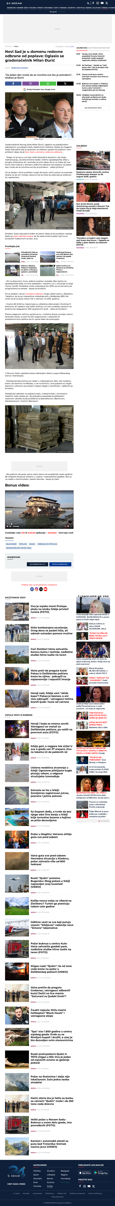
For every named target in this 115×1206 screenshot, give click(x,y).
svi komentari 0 (37, 564)
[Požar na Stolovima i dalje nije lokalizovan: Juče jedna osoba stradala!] (17, 1082)
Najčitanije (93, 48)
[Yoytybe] (102, 3)
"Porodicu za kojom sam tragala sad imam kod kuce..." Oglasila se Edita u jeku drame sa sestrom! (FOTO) (92, 241)
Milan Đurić (11, 544)
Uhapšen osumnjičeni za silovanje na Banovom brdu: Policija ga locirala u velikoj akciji (94, 98)
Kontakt (26, 1193)
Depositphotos (57, 1197)
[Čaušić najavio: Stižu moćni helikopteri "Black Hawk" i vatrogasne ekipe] (17, 1015)
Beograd (53, 12)
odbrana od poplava (47, 544)
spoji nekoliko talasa (23, 236)
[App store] (85, 1172)
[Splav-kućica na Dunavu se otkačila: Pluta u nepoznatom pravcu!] (47, 270)
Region (64, 1174)
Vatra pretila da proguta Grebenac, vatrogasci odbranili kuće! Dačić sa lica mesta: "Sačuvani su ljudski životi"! (50, 992)
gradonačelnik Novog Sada (18, 548)
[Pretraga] (88, 3)
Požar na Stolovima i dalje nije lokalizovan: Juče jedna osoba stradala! (50, 1079)
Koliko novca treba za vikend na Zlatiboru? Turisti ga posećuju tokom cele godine (51, 903)
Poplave (23, 544)
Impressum (37, 1193)
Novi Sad (61, 12)
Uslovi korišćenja (95, 1193)
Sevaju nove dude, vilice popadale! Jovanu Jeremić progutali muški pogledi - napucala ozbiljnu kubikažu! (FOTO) (94, 57)
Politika (32, 8)
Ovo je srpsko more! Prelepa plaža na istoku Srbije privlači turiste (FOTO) (50, 609)
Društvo (72, 8)
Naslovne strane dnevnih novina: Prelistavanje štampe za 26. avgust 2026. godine (92, 174)
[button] (39, 510)
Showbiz (48, 8)
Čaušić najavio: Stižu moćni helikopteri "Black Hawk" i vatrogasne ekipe (48, 1013)
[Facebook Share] (13, 84)
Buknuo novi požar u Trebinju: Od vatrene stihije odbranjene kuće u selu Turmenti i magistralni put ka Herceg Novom (95, 87)
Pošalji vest (61, 1193)
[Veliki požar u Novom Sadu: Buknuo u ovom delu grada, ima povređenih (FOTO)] (17, 1125)
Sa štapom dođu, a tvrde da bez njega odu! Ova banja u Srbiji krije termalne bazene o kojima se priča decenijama (51, 816)
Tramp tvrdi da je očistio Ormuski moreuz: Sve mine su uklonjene (95, 76)
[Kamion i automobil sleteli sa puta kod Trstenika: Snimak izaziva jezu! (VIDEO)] (17, 1146)
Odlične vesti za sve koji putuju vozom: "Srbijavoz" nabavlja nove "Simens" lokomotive (52, 925)
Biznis (89, 8)
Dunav (32, 544)
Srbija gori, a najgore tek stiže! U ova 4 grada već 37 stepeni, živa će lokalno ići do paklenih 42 (51, 749)
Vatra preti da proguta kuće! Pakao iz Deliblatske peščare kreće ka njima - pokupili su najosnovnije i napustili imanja (50, 675)
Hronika (63, 8)
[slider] (39, 523)
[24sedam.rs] (14, 3)
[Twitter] (106, 3)
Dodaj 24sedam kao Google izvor (41, 89)
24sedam (52, 532)
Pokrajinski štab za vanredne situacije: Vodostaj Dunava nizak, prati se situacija (29, 255)
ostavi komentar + (60, 564)
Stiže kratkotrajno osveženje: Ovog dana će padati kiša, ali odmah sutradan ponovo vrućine (52, 630)
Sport (40, 8)
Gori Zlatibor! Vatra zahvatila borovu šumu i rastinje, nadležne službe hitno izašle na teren (52, 652)
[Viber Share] (30, 84)
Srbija (105, 8)
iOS (23, 532)
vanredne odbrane (34, 293)
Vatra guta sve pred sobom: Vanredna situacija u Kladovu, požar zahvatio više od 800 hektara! (50, 860)
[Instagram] (97, 3)
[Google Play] (101, 1172)
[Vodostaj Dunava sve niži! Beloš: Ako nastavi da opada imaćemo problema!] (47, 257)
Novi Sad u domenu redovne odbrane (43, 152)
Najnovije (11, 8)
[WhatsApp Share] (48, 84)
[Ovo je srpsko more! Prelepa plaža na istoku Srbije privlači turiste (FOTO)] (17, 612)
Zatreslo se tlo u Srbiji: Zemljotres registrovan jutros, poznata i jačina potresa (50, 793)
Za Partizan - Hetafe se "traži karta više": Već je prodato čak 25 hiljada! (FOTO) (95, 67)
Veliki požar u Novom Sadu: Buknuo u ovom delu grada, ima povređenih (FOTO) (51, 1122)
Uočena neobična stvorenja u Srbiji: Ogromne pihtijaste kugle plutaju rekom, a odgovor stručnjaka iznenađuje (51, 772)
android (31, 532)
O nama (16, 1193)
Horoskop (65, 1178)
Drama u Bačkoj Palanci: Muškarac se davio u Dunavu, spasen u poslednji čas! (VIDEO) (29, 269)
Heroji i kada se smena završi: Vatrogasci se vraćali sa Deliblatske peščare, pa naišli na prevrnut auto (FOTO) (51, 728)
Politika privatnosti (77, 1193)
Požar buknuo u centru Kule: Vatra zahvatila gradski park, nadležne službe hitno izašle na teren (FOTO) (51, 948)
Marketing (49, 1193)
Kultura (97, 8)
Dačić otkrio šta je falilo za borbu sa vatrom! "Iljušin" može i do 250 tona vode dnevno (52, 1101)
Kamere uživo (23, 8)
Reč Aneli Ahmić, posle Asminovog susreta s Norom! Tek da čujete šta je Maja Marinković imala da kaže (92, 207)
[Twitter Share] (65, 84)
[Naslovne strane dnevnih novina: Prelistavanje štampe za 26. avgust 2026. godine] (93, 160)
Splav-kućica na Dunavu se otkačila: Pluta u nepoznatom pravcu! (64, 269)
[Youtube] (45, 589)
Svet (56, 8)
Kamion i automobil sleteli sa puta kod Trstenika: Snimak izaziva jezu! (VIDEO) (49, 1144)
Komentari (104, 48)
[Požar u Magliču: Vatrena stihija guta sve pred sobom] (17, 840)
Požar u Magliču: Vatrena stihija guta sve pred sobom (51, 836)
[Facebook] (93, 3)
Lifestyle (80, 8)
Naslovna (8, 46)
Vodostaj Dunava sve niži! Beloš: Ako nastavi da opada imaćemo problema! (64, 255)
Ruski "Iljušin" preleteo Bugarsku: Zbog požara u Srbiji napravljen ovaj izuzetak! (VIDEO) (50, 883)
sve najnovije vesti (93, 108)
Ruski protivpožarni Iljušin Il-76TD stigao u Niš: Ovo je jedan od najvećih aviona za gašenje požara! (51, 1058)
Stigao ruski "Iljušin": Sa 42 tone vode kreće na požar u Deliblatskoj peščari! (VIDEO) (51, 969)
